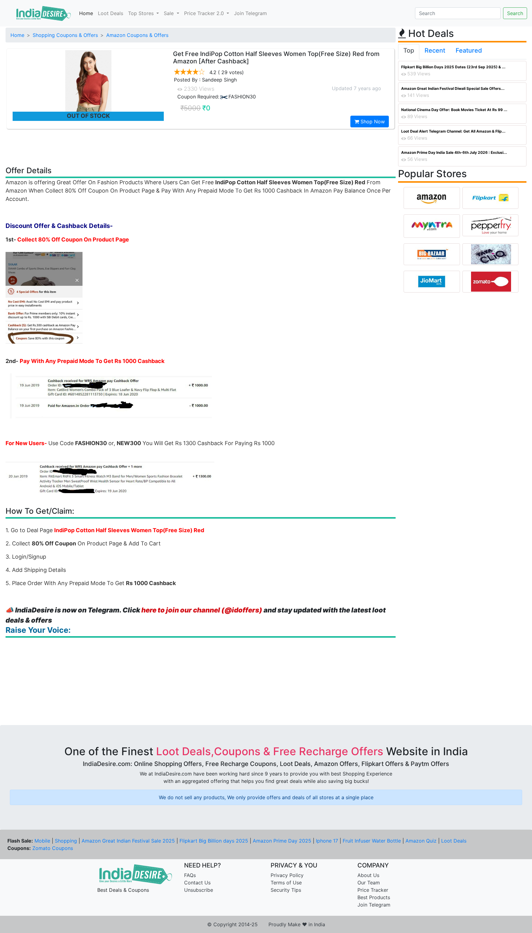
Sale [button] (169, 13)
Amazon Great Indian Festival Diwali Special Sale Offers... (453, 88)
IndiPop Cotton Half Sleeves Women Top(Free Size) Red (129, 530)
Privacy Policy (287, 875)
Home (86, 13)
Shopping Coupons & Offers (65, 35)
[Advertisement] (201, 147)
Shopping (66, 841)
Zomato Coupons (52, 848)
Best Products (373, 897)
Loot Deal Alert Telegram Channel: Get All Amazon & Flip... (453, 131)
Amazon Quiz (421, 841)
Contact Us (197, 882)
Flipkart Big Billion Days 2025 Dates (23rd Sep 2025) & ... (453, 67)
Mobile (42, 841)
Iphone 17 (327, 841)
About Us (368, 875)
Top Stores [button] (141, 13)
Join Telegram (250, 13)
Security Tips (286, 890)
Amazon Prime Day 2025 (282, 841)
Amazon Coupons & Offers (137, 35)
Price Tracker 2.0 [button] (204, 13)
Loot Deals (110, 13)
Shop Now (372, 121)
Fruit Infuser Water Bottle (372, 841)
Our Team (368, 882)
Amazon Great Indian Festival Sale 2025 (128, 841)
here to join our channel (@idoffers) (201, 610)
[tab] (408, 51)
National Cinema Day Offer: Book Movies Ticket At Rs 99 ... (454, 109)
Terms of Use (286, 882)
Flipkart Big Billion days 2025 (213, 841)
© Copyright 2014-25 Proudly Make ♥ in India (266, 924)
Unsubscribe (198, 890)
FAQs (190, 875)
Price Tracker (372, 890)
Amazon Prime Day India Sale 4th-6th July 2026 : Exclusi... (454, 152)
